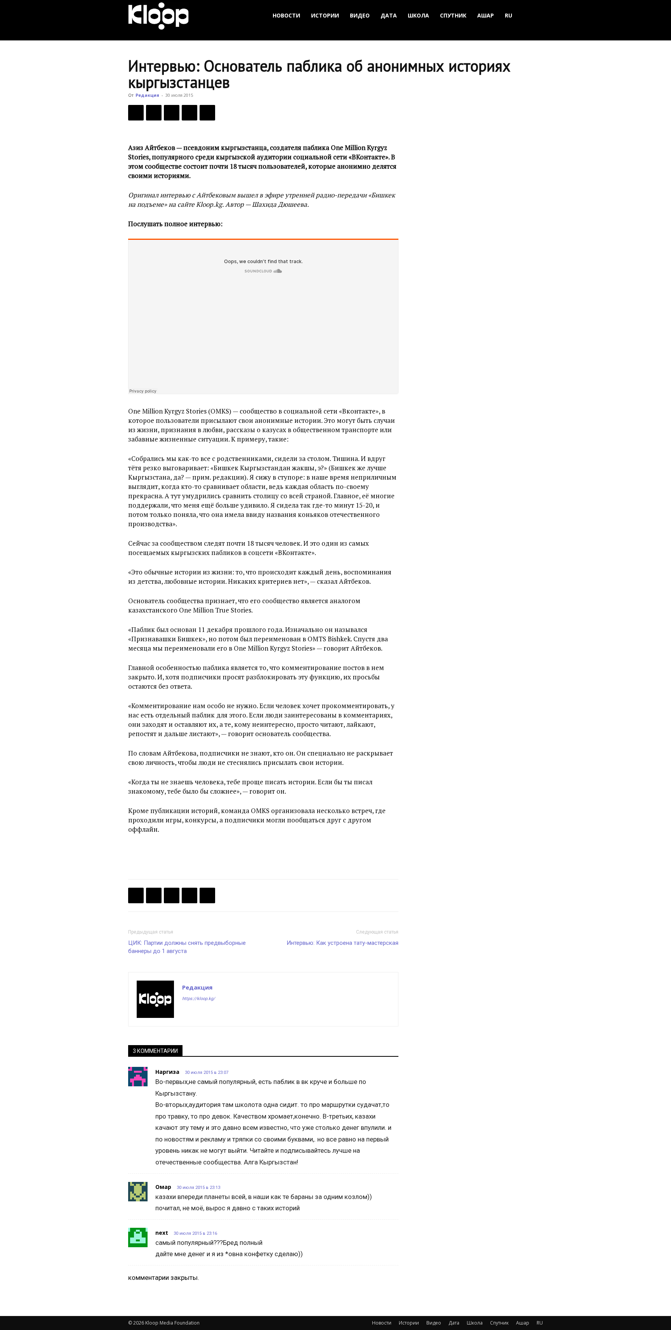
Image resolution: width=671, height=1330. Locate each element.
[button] (533, 15)
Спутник (453, 15)
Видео (360, 15)
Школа (418, 15)
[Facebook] (136, 112)
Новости (286, 15)
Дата (389, 15)
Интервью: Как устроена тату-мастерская (342, 942)
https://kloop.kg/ (198, 998)
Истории (325, 15)
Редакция (147, 95)
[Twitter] (154, 112)
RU (508, 15)
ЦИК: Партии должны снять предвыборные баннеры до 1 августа (187, 947)
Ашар (485, 15)
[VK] (171, 112)
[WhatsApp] (207, 112)
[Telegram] (189, 112)
